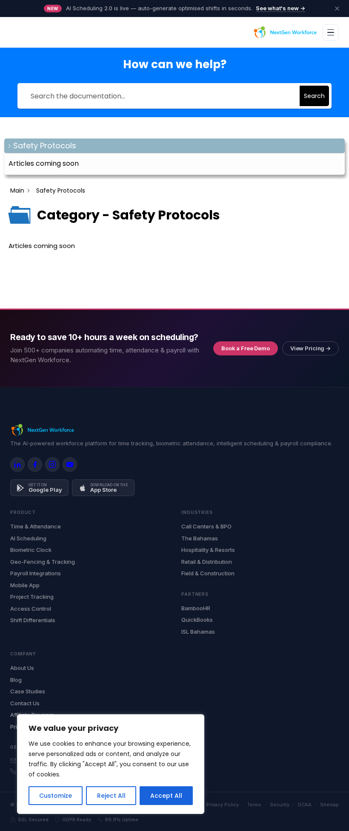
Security (279, 805)
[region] (110, 764)
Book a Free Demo (245, 348)
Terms (254, 805)
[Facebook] (35, 464)
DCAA (305, 805)
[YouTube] (70, 464)
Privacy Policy (222, 805)
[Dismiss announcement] (337, 8)
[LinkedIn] (17, 464)
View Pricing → (310, 348)
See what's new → (280, 8)
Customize (55, 795)
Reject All (111, 795)
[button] (174, 145)
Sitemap (329, 805)
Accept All (166, 795)
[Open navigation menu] (331, 32)
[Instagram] (52, 464)
